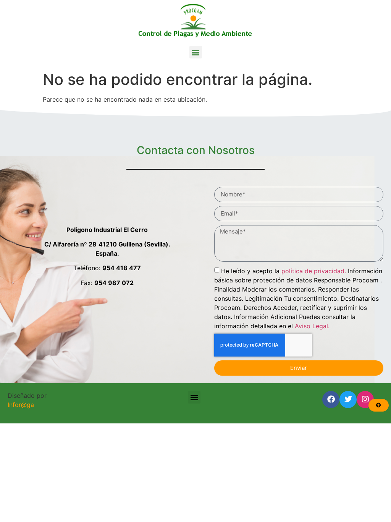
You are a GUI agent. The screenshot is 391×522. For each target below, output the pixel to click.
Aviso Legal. (312, 325)
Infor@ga (21, 405)
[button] (195, 52)
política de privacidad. (313, 270)
